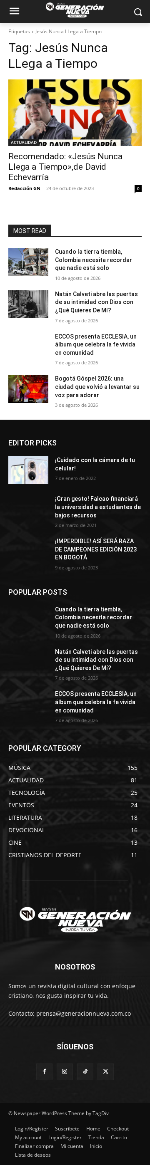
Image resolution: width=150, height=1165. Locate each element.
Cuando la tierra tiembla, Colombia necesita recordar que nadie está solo (93, 259)
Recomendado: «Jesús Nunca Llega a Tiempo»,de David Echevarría (65, 166)
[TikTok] (85, 1072)
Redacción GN (24, 188)
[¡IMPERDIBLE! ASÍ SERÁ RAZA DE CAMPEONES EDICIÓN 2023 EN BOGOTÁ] (28, 551)
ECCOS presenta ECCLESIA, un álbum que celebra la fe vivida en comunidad (96, 344)
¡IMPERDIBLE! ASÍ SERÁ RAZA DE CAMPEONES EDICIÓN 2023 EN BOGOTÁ (96, 549)
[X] (106, 1072)
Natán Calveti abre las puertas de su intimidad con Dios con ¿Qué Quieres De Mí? (96, 302)
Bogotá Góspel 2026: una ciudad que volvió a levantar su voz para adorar (97, 386)
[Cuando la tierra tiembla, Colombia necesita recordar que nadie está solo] (28, 262)
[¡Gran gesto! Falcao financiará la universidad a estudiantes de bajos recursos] (28, 509)
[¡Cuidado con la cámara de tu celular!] (28, 470)
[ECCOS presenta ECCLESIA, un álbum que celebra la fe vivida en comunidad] (28, 347)
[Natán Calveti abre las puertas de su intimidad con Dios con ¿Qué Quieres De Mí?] (28, 304)
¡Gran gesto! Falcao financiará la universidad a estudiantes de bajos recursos (98, 506)
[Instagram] (65, 1072)
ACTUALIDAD (24, 142)
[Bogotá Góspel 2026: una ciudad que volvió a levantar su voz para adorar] (28, 389)
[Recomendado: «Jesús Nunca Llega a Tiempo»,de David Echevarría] (75, 112)
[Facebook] (44, 1072)
